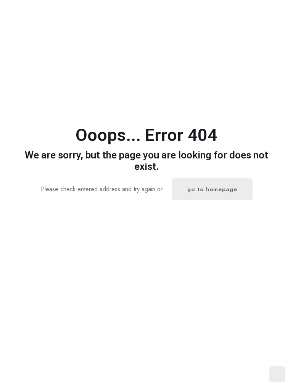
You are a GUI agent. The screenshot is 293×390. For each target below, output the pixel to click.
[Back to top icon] (256, 374)
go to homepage (212, 189)
